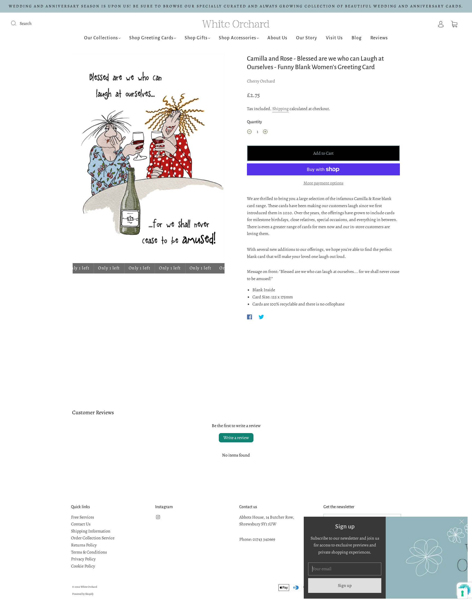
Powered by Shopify (82, 594)
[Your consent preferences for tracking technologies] (462, 593)
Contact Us (80, 524)
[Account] (440, 23)
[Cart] (454, 23)
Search (26, 23)
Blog (357, 38)
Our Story (306, 38)
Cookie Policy (83, 566)
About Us (277, 38)
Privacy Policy (83, 559)
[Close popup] (462, 523)
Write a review (236, 438)
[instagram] (158, 517)
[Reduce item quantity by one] (249, 133)
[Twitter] (261, 317)
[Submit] (17, 23)
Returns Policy (84, 545)
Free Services (82, 517)
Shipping (280, 109)
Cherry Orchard (261, 81)
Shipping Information (90, 531)
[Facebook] (249, 317)
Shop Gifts (196, 38)
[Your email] (344, 569)
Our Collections (101, 38)
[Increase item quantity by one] (265, 133)
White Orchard (89, 587)
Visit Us (334, 38)
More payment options (323, 183)
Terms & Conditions (89, 552)
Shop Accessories (237, 38)
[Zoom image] (148, 159)
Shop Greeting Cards (151, 38)
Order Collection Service (92, 538)
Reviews (379, 38)
